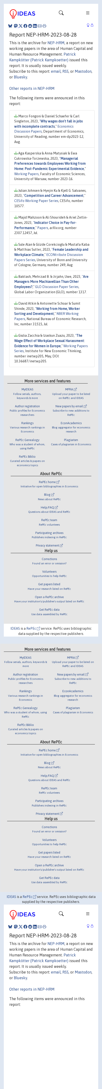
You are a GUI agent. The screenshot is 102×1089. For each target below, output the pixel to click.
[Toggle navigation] (61, 14)
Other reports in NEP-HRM (32, 88)
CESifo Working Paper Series (36, 201)
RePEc (31, 628)
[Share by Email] (40, 26)
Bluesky (20, 77)
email (56, 71)
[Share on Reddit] (30, 26)
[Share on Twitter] (21, 26)
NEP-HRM (56, 43)
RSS (65, 71)
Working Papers (26, 174)
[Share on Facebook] (25, 26)
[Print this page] (44, 26)
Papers (42, 228)
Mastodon (83, 71)
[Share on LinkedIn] (35, 26)
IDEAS (15, 628)
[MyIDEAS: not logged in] (89, 25)
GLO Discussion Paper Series (57, 287)
